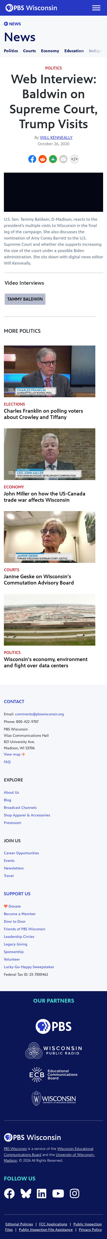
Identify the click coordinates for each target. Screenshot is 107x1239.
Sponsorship (14, 952)
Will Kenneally (56, 137)
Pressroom (12, 823)
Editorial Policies (19, 1224)
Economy (50, 50)
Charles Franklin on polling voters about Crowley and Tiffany (43, 414)
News (14, 23)
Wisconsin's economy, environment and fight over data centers (46, 662)
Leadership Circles (19, 936)
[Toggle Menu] (96, 7)
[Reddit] (42, 160)
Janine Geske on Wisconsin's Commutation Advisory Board (39, 580)
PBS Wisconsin (15, 1149)
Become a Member (20, 914)
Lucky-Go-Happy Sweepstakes (29, 967)
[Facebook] (32, 160)
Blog (7, 800)
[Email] (63, 160)
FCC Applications (53, 1224)
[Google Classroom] (53, 160)
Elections (14, 404)
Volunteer (12, 959)
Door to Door (14, 921)
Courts (29, 50)
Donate (14, 906)
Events (9, 860)
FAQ (7, 762)
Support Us (17, 894)
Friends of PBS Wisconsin (24, 929)
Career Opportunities (21, 853)
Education (74, 50)
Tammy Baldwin (25, 299)
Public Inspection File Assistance (46, 1230)
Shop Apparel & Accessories (27, 815)
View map (13, 754)
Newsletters (14, 868)
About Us (11, 792)
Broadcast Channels (20, 807)
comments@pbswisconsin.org (39, 714)
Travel (9, 876)
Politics (11, 50)
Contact (14, 701)
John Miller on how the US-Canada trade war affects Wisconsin (44, 497)
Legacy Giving (15, 944)
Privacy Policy (90, 1230)
